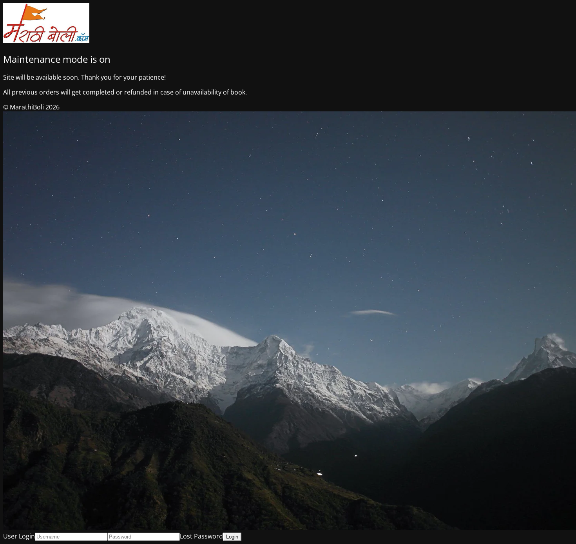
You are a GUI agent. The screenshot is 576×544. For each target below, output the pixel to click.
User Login (19, 536)
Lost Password (201, 536)
